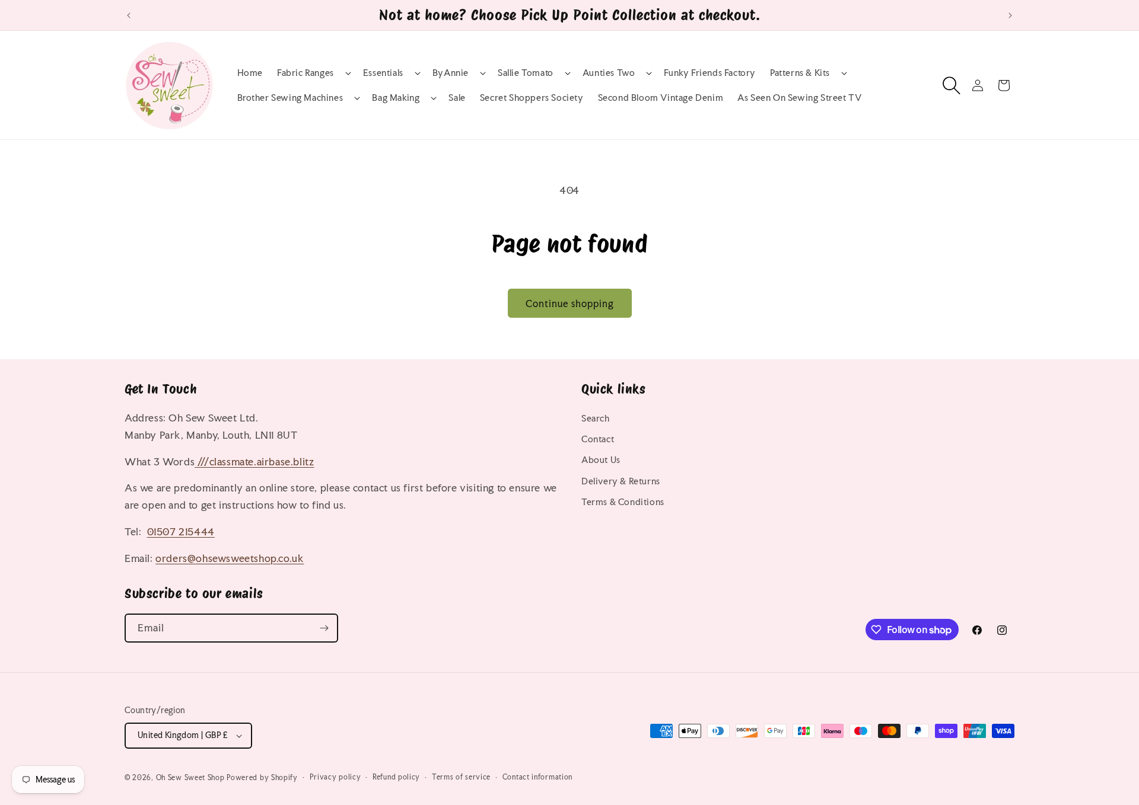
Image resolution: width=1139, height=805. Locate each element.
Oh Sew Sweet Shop (190, 778)
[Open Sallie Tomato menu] (556, 73)
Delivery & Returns (620, 481)
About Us (601, 459)
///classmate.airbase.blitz (254, 461)
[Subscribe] (324, 628)
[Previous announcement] (129, 15)
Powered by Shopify (262, 778)
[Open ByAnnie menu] (472, 73)
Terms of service (461, 777)
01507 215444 (181, 531)
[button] (313, 72)
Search (595, 418)
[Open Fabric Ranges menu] (337, 73)
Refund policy (396, 777)
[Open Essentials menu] (406, 73)
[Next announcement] (1010, 15)
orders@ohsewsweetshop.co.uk (229, 558)
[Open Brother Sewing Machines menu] (346, 98)
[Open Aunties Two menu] (638, 73)
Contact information (537, 777)
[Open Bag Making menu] (422, 98)
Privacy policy (335, 777)
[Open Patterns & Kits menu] (833, 73)
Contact (597, 439)
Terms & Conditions (622, 501)
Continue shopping (570, 303)
